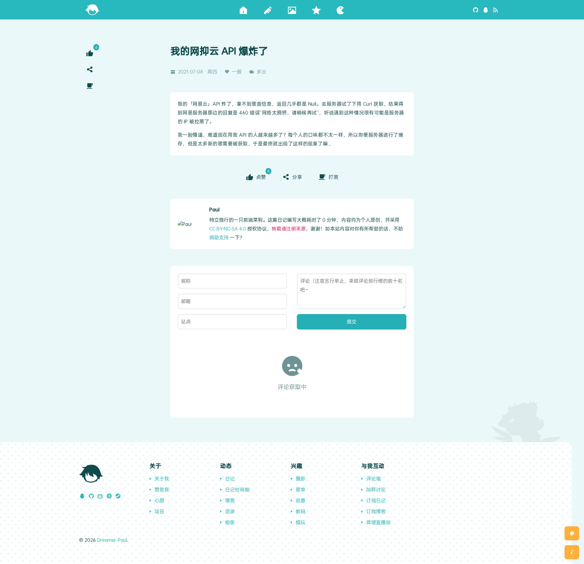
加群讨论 (376, 489)
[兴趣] (340, 9)
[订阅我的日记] (495, 9)
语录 (230, 511)
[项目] (316, 9)
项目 (159, 511)
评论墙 (373, 478)
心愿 (159, 500)
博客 (230, 500)
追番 (300, 500)
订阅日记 (376, 500)
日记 (230, 478)
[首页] (92, 8)
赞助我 (162, 489)
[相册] (292, 9)
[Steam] (118, 496)
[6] (90, 53)
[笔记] (267, 9)
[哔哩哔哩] (100, 496)
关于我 (162, 478)
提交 (351, 321)
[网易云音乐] (109, 496)
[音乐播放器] (572, 552)
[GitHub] (475, 9)
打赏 (333, 176)
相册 (230, 522)
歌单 (300, 489)
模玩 (300, 522)
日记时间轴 (237, 489)
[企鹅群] (485, 9)
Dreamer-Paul (112, 539)
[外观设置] (572, 533)
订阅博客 (376, 511)
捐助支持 (219, 237)
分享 (297, 176)
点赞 (261, 176)
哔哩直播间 (378, 522)
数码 (300, 511)
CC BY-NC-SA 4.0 (227, 228)
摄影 (300, 478)
